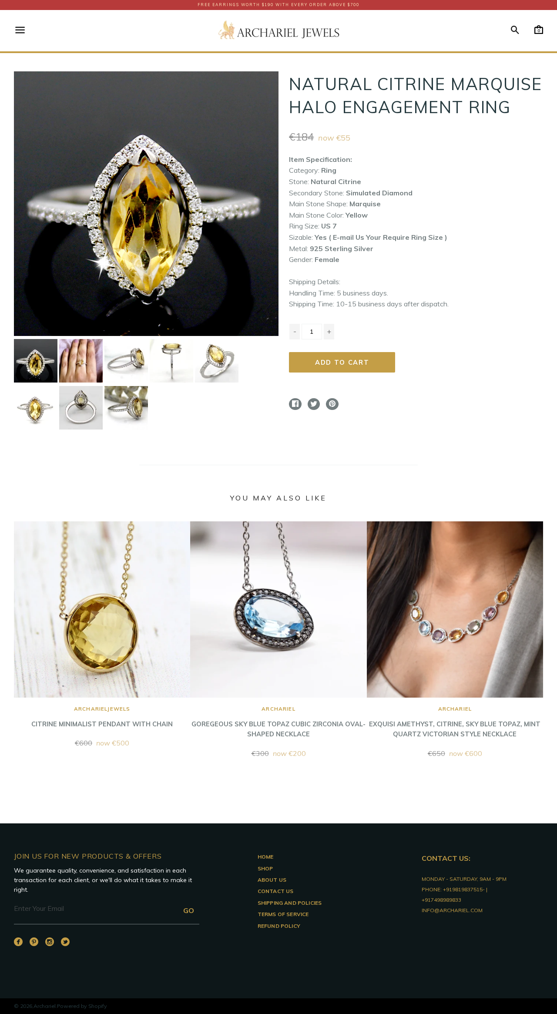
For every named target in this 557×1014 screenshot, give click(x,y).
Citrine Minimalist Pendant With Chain (102, 716)
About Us (272, 879)
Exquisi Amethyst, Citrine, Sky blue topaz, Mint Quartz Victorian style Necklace (454, 721)
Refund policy (279, 926)
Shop (265, 868)
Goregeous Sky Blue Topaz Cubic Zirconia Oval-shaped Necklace (278, 721)
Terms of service (283, 914)
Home (266, 856)
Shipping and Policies (290, 903)
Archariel (45, 1006)
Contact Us (276, 891)
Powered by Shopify (82, 1006)
